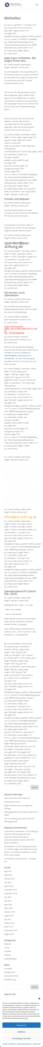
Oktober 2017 (9, 912)
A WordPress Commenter (14, 831)
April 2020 (8, 875)
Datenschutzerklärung (24, 1044)
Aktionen (7, 944)
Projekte (7, 951)
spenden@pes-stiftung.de (16, 355)
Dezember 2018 (10, 890)
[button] (39, 998)
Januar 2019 (8, 886)
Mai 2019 (7, 882)
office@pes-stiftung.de (20, 517)
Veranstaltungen (10, 959)
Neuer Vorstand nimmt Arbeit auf (17, 798)
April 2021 (8, 871)
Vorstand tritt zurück (12, 802)
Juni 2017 (7, 919)
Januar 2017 (8, 927)
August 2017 (9, 915)
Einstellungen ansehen (21, 1038)
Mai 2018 (7, 901)
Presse (7, 947)
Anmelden (8, 968)
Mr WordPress (9, 846)
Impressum (36, 1044)
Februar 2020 (9, 879)
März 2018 (8, 908)
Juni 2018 (7, 897)
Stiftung (7, 955)
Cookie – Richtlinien (9, 1044)
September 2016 (10, 930)
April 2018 (8, 904)
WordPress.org (10, 979)
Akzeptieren (22, 1025)
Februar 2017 (9, 923)
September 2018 (10, 893)
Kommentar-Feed (11, 976)
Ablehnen (21, 1032)
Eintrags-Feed (9, 972)
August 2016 (9, 934)
